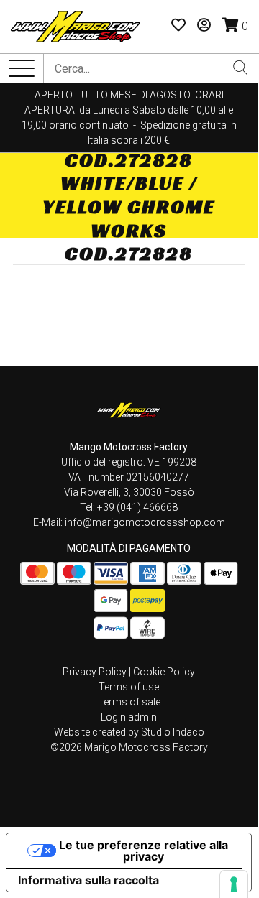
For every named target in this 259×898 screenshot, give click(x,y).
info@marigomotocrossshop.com (145, 522)
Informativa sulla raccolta (88, 880)
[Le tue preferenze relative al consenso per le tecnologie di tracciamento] (233, 884)
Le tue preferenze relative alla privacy (143, 851)
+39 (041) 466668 (137, 507)
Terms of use (129, 687)
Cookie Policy (164, 671)
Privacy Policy (95, 671)
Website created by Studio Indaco (129, 732)
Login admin (129, 717)
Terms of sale (129, 702)
